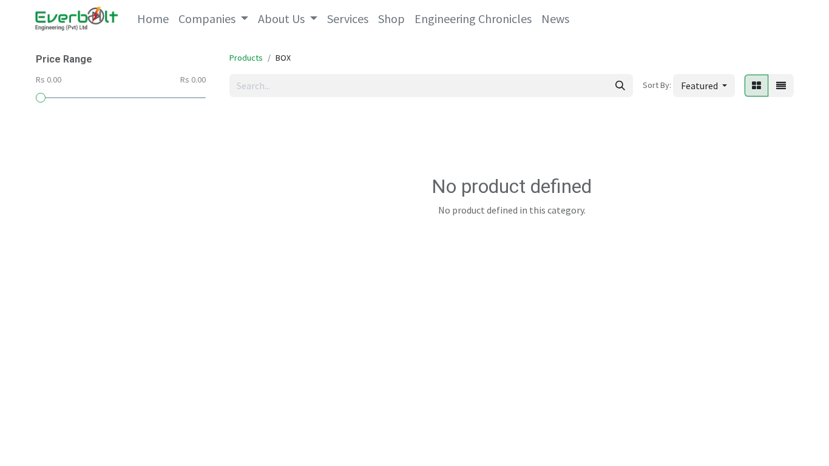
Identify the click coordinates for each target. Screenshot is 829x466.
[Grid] (756, 85)
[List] (781, 85)
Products (246, 57)
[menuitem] (153, 19)
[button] (704, 85)
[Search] (620, 85)
